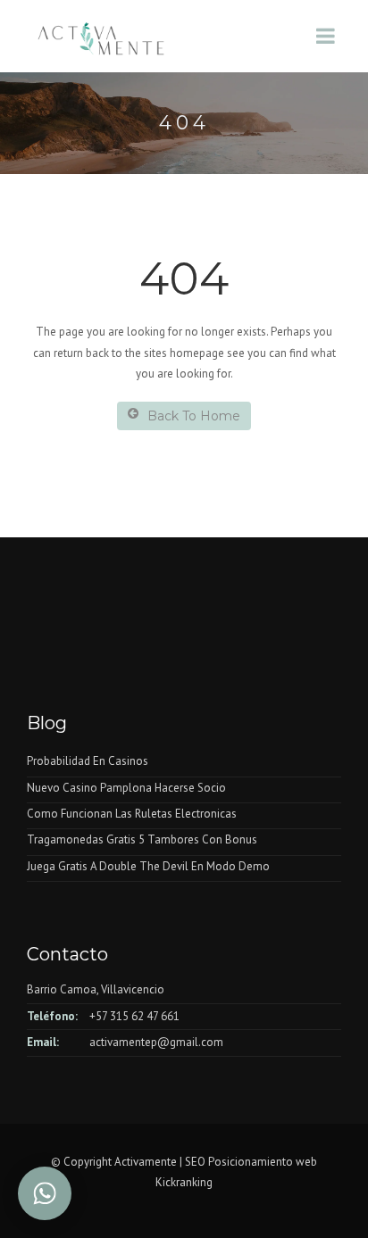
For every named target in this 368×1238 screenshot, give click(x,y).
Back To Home (193, 416)
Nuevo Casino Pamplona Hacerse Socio (126, 787)
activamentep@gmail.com (156, 1042)
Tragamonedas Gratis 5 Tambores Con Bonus (142, 839)
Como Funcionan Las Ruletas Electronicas (132, 813)
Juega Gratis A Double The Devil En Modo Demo (148, 866)
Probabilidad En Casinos (87, 761)
